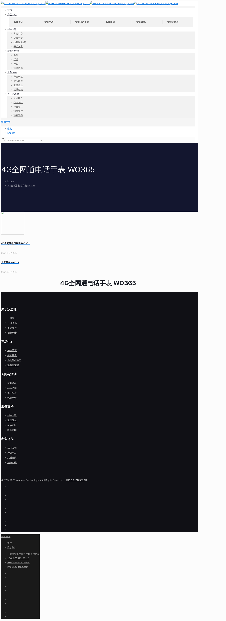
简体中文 (5, 121)
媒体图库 (12, 392)
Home (10, 181)
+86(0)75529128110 (18, 558)
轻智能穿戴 (13, 365)
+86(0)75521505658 (18, 562)
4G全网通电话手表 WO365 (21, 185)
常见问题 (12, 420)
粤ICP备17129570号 (76, 480)
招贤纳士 (12, 332)
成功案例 (12, 447)
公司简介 (12, 317)
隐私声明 (12, 430)
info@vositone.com (17, 566)
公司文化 (12, 322)
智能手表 (12, 355)
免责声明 (12, 397)
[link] (42, 140)
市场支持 (12, 327)
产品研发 (12, 452)
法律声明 (12, 462)
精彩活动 (12, 387)
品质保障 (12, 457)
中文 (9, 128)
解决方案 (12, 415)
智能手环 (12, 350)
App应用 (11, 425)
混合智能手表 (14, 360)
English (11, 132)
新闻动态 (12, 382)
